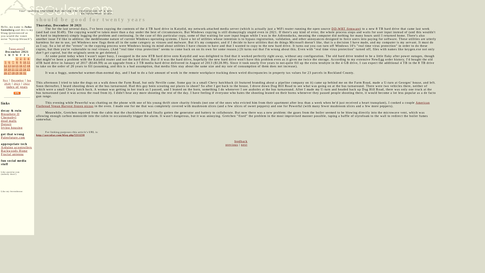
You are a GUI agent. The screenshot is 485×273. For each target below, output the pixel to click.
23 (21, 69)
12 (5, 65)
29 (17, 73)
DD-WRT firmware (346, 28)
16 (21, 65)
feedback (241, 141)
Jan (29, 80)
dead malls (9, 120)
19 (5, 69)
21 (13, 69)
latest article (17, 49)
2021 (17, 83)
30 (21, 73)
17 (24, 65)
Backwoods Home (14, 150)
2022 (26, 83)
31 (24, 73)
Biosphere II (10, 114)
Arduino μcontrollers (16, 147)
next (244, 144)
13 (9, 65)
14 (13, 65)
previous (231, 144)
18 (28, 65)
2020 (7, 83)
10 (24, 62)
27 (9, 73)
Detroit (6, 124)
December (17, 80)
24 (24, 69)
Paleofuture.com (13, 137)
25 (28, 69)
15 (17, 65)
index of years (16, 87)
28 (13, 73)
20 (9, 69)
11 (28, 62)
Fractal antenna (12, 154)
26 (5, 73)
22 (17, 69)
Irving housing (12, 127)
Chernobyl (8, 117)
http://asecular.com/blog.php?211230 (60, 135)
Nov (5, 80)
